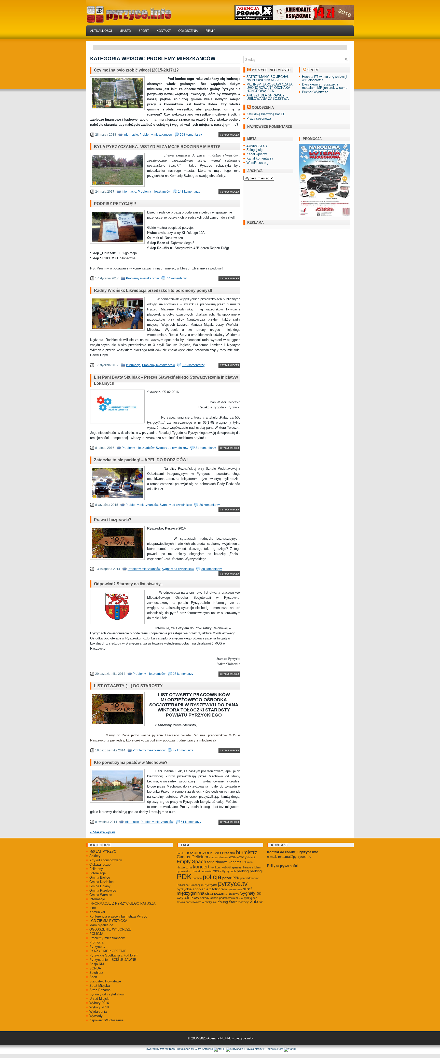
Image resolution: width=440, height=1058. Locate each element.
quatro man (235, 889)
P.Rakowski (270, 1048)
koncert (201, 866)
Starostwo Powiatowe (105, 981)
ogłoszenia (263, 107)
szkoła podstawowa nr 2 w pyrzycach (233, 897)
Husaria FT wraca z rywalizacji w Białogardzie (324, 78)
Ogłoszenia (188, 31)
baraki (180, 853)
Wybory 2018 (99, 1007)
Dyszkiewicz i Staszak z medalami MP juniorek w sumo (324, 86)
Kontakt (164, 31)
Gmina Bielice (99, 877)
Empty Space (191, 861)
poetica (197, 878)
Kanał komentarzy (259, 158)
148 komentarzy (189, 191)
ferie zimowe (217, 862)
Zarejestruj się (256, 145)
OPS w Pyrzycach (224, 871)
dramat (223, 857)
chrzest (213, 857)
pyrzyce (210, 885)
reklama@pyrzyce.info (294, 857)
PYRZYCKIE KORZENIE (108, 951)
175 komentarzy (193, 365)
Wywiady (96, 1016)
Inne (92, 908)
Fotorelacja (97, 873)
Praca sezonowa (258, 118)
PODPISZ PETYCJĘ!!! (115, 204)
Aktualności (101, 31)
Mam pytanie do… (102, 925)
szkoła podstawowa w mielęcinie (197, 902)
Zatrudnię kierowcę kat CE (265, 114)
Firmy (210, 31)
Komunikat (97, 912)
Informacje (130, 134)
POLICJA (96, 934)
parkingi (256, 871)
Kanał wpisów (256, 154)
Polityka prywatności (282, 866)
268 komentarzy (191, 134)
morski (197, 871)
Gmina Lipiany (100, 886)
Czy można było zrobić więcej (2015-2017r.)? (136, 70)
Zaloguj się (254, 150)
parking (243, 871)
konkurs (216, 867)
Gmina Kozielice (101, 882)
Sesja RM (96, 964)
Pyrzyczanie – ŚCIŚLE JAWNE (112, 960)
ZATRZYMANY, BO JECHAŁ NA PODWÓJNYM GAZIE (267, 78)
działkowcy (237, 857)
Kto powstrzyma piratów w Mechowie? (131, 762)
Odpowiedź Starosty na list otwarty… (129, 584)
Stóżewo (233, 893)
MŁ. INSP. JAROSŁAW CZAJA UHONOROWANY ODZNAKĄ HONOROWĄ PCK (269, 87)
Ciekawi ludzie (100, 864)
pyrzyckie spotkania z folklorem (202, 889)
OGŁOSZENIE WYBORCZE (110, 929)
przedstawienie (249, 878)
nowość (207, 871)
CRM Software (204, 1048)
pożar (226, 878)
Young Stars (227, 902)
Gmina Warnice (100, 895)
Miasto (125, 31)
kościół (226, 867)
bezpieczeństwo (203, 852)
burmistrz (246, 852)
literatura (248, 867)
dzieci (251, 857)
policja (212, 877)
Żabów (256, 901)
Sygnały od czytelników (172, 448)
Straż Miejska (99, 986)
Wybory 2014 (99, 1003)
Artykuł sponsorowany (105, 860)
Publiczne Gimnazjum (190, 885)
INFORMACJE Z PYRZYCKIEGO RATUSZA (122, 903)
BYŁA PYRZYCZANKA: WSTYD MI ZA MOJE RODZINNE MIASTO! (157, 147)
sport (313, 70)
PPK (235, 878)
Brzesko (228, 853)
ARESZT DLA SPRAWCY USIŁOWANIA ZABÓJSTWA (267, 97)
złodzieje (243, 902)
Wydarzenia (98, 1011)
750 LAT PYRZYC (102, 851)
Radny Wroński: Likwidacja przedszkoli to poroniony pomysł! (153, 290)
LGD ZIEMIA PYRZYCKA (108, 921)
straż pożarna (216, 893)
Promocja (96, 942)
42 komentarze (183, 750)
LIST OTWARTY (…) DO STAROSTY (128, 686)
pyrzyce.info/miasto (271, 70)
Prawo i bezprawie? (112, 520)
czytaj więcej (229, 135)
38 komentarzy (211, 569)
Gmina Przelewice (102, 890)
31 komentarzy (206, 448)
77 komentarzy (176, 278)
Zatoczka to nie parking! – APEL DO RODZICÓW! (141, 460)
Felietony (96, 869)
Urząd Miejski (99, 998)
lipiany (236, 867)
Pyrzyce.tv (97, 947)
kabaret (235, 862)
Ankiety (95, 856)
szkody (204, 897)
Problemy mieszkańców (156, 134)
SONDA (95, 968)
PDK (184, 876)
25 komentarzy (183, 674)
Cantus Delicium (192, 856)
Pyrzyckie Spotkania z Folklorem (113, 955)
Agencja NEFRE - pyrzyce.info (230, 1038)
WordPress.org (257, 163)
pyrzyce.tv (233, 884)
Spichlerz (96, 973)
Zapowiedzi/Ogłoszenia (106, 1020)
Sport (144, 31)
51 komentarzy (191, 822)
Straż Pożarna (100, 990)
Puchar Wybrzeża (315, 92)
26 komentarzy (209, 505)
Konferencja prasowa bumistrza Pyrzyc (118, 916)
